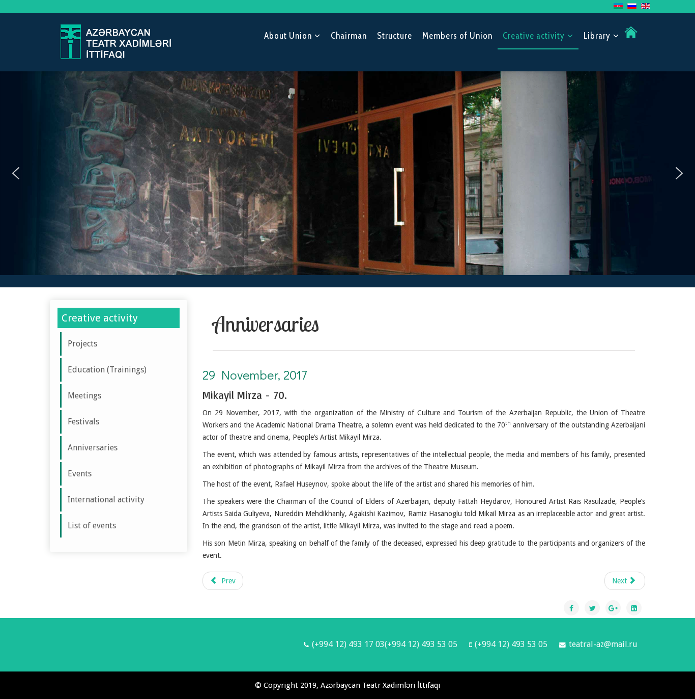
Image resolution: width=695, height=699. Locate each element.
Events (80, 473)
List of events (92, 525)
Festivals (83, 421)
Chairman (349, 36)
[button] (16, 173)
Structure (394, 36)
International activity (106, 499)
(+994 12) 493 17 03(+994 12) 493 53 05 (384, 644)
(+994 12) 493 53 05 (511, 644)
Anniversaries (93, 447)
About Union (288, 36)
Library (597, 36)
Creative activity (534, 36)
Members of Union (457, 36)
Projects (82, 343)
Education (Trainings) (107, 369)
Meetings (84, 395)
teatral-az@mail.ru (603, 644)
